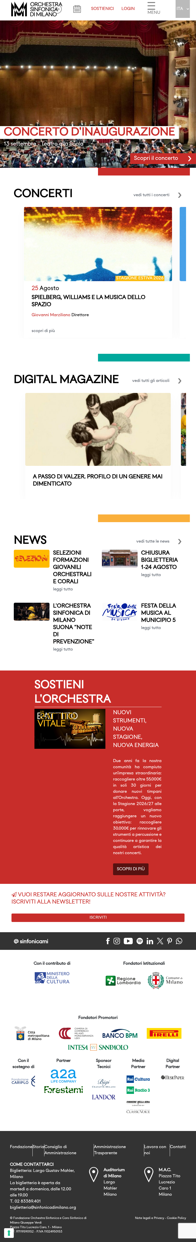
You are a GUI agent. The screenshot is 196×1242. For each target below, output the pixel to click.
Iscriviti (98, 917)
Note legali (143, 1218)
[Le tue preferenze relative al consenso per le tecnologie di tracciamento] (9, 1233)
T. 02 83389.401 (25, 1202)
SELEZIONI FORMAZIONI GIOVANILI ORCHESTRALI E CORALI (72, 568)
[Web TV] (57, 9)
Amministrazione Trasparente (110, 1150)
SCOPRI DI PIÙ (131, 869)
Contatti (178, 1147)
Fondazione (21, 1147)
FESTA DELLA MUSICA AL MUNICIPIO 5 (158, 613)
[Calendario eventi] (77, 9)
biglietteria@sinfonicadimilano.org (43, 1208)
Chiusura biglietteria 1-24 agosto (159, 560)
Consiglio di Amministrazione (60, 1150)
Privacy (159, 1218)
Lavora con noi (155, 1150)
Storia (38, 1147)
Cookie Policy (176, 1218)
